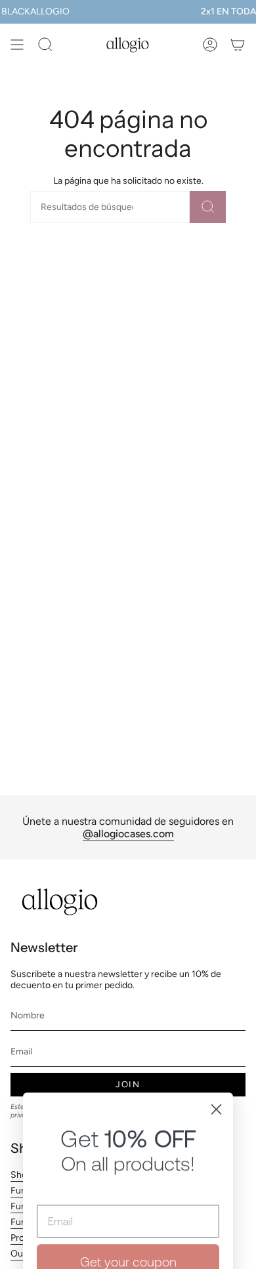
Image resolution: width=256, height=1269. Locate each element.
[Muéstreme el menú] (17, 45)
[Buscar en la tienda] (208, 207)
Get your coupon (128, 1126)
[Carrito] (237, 45)
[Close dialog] (216, 974)
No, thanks (128, 1236)
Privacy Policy (153, 1189)
